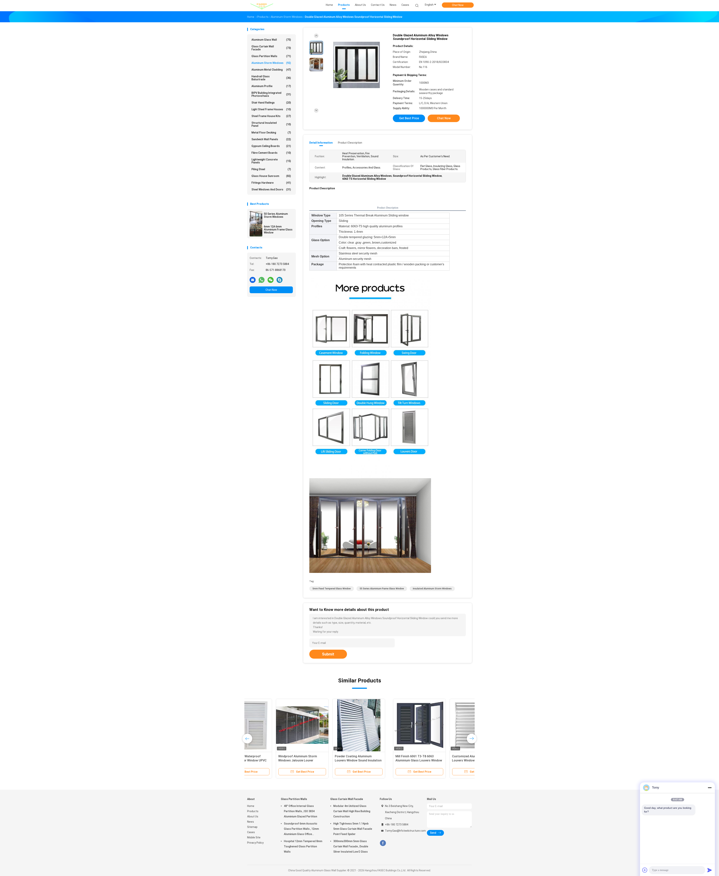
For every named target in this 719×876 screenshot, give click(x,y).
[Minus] (709, 787)
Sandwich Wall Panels (271, 139)
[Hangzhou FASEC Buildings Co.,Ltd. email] (253, 280)
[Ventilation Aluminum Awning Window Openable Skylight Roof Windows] (443, 725)
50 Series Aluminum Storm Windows (276, 215)
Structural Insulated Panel (271, 124)
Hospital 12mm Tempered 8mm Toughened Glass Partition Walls (303, 846)
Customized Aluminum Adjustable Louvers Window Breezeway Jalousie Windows (329, 760)
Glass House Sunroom (271, 175)
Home (250, 805)
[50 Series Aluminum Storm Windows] (256, 217)
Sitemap (252, 826)
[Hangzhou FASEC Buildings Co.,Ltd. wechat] (271, 280)
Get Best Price (409, 118)
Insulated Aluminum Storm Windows (432, 588)
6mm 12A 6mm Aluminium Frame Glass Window (278, 229)
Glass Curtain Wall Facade (271, 48)
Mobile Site (253, 837)
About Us (252, 816)
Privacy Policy (255, 842)
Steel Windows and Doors (271, 189)
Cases (251, 832)
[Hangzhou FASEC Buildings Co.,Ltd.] (261, 5)
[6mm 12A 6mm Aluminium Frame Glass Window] (256, 230)
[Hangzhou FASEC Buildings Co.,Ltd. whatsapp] (262, 280)
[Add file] (644, 870)
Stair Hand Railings (271, 102)
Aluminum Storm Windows (271, 62)
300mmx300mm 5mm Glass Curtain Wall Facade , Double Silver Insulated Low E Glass (350, 846)
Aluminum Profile (271, 86)
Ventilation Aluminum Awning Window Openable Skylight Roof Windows (441, 760)
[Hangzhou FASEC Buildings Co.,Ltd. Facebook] (383, 843)
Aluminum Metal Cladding (271, 69)
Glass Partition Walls (271, 56)
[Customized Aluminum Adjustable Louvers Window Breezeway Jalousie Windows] (330, 725)
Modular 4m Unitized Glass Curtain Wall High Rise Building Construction (351, 811)
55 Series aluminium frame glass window (382, 588)
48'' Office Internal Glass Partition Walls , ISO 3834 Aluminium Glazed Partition (300, 811)
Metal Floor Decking (271, 132)
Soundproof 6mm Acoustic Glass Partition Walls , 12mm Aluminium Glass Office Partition (301, 829)
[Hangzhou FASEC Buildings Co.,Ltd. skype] (280, 280)
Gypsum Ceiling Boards (271, 146)
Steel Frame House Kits (271, 116)
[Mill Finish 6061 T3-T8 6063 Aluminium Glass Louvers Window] (273, 725)
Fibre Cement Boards (271, 152)
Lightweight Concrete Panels (271, 161)
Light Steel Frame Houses (271, 109)
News (250, 821)
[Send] (710, 870)
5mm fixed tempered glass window (332, 588)
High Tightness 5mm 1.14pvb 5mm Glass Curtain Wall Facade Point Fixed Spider (352, 829)
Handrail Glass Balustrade (271, 78)
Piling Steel (271, 169)
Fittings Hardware (271, 182)
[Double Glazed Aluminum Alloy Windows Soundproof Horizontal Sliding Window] (356, 65)
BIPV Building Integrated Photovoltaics (271, 94)
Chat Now (458, 5)
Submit (328, 654)
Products (252, 811)
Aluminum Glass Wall (271, 39)
